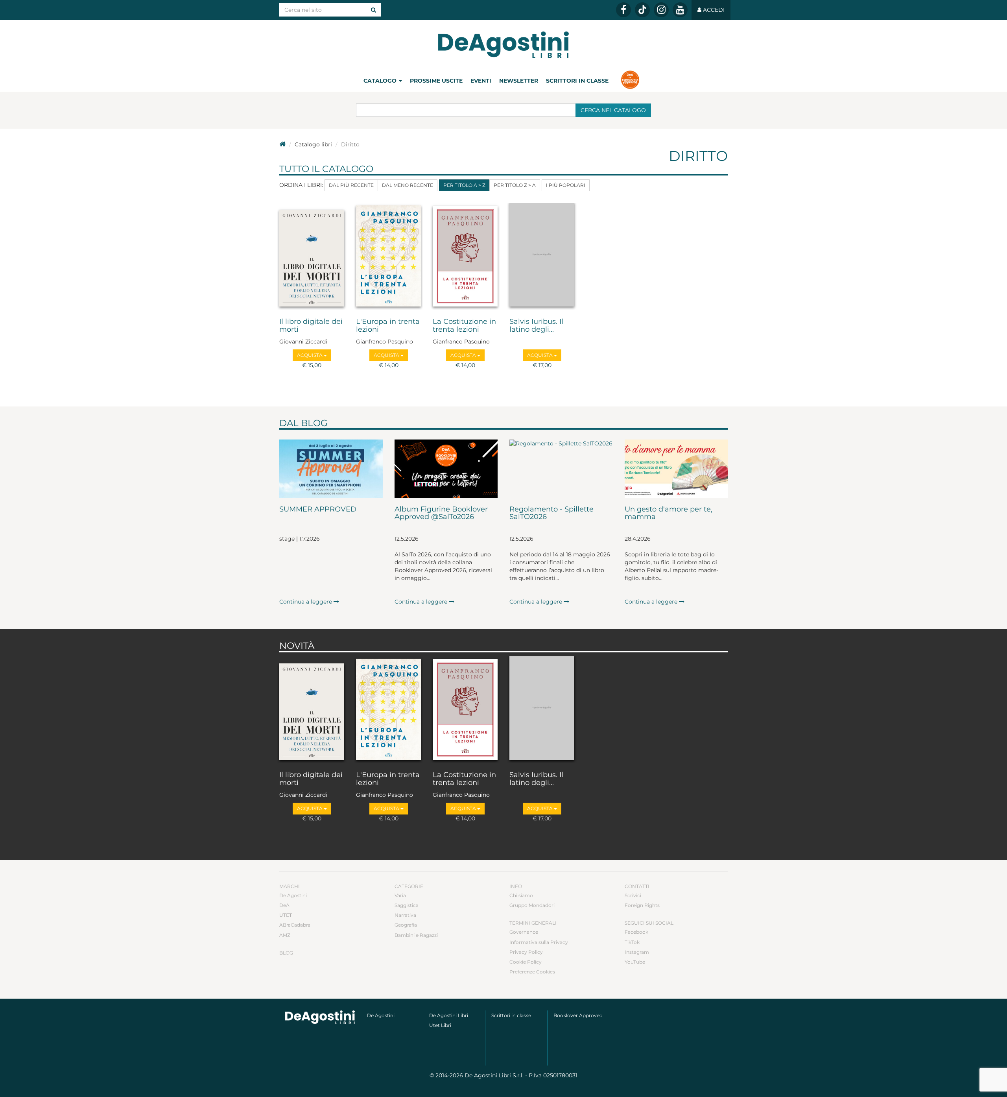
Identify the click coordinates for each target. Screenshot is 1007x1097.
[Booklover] (630, 81)
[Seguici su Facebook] (623, 9)
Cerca (613, 110)
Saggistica (407, 905)
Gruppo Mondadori (532, 905)
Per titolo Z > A (515, 185)
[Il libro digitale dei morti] (311, 256)
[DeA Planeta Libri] (320, 1017)
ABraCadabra (294, 925)
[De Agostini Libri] (282, 144)
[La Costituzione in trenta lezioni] (465, 256)
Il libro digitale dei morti (311, 326)
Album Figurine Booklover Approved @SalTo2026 (441, 513)
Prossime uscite (436, 80)
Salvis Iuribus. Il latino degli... (536, 326)
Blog (286, 953)
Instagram (637, 952)
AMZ (284, 935)
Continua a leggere (306, 601)
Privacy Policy (526, 952)
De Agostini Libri (448, 1015)
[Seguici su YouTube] (680, 9)
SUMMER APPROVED (317, 509)
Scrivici (633, 895)
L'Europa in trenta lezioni (388, 326)
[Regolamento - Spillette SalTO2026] (561, 469)
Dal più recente (351, 185)
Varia (400, 895)
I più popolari (565, 185)
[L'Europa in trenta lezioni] (388, 256)
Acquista (310, 355)
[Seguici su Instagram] (661, 9)
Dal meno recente (407, 185)
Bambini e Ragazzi (416, 935)
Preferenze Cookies (532, 972)
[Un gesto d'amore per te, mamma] (676, 469)
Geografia (406, 925)
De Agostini (293, 895)
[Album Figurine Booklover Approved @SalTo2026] (446, 469)
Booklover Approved (578, 1015)
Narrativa (405, 915)
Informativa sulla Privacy (538, 942)
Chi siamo (521, 895)
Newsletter (518, 80)
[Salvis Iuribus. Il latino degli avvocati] (541, 256)
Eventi (480, 80)
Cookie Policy (525, 962)
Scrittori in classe (577, 80)
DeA (284, 905)
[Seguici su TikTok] (642, 9)
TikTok (632, 942)
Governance (523, 932)
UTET (285, 915)
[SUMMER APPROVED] (331, 469)
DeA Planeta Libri (503, 44)
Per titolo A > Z (464, 185)
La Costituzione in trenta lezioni (464, 326)
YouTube (635, 962)
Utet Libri (440, 1025)
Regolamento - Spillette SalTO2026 (551, 513)
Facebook (636, 932)
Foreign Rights (642, 905)
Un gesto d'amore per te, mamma (668, 513)
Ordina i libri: (301, 184)
